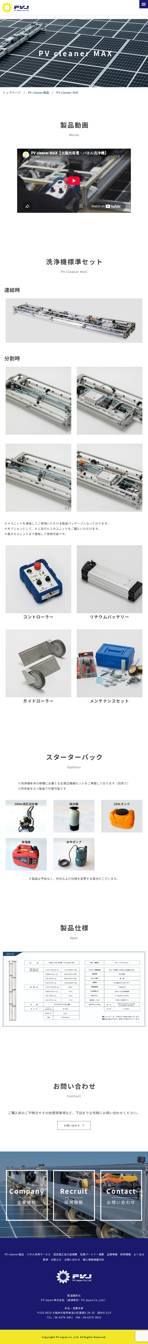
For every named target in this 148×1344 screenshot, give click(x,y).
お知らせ (56, 1259)
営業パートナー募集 (92, 1254)
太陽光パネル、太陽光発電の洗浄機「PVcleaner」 (15, 7)
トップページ (12, 92)
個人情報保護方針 (93, 1259)
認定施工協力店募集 (65, 1254)
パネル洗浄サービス (39, 1254)
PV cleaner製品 (38, 92)
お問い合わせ (72, 1259)
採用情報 (125, 1254)
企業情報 (112, 1254)
